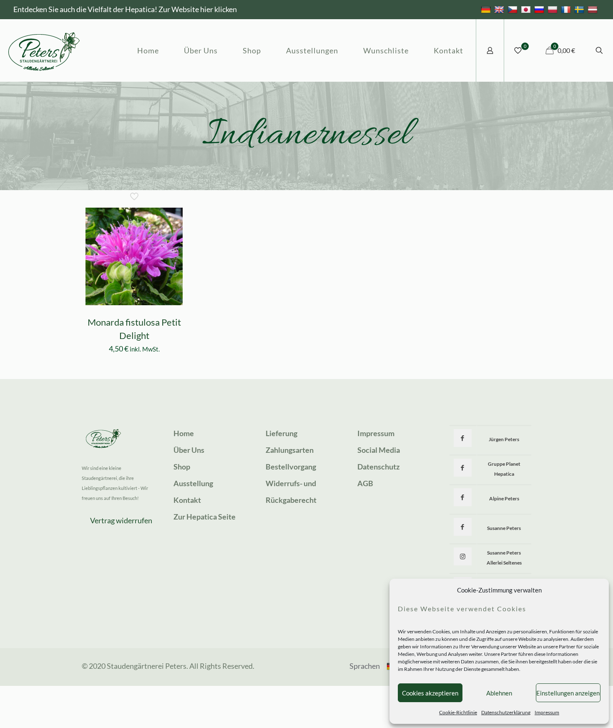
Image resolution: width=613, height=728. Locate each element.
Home (183, 433)
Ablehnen (499, 693)
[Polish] (554, 9)
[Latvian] (594, 9)
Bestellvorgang (291, 466)
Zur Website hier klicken (197, 9)
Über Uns (188, 449)
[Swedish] (580, 9)
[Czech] (513, 9)
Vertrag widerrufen (121, 520)
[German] (487, 9)
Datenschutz (378, 466)
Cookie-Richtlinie (458, 712)
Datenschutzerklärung (505, 712)
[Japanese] (527, 9)
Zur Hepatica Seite (204, 516)
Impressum (547, 712)
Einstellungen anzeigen (568, 693)
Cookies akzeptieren (430, 693)
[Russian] (540, 9)
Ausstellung (193, 483)
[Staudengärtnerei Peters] (44, 50)
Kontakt (187, 500)
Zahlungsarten (290, 449)
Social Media (378, 449)
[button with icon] (463, 438)
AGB (365, 483)
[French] (567, 9)
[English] (500, 9)
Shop (181, 466)
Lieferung (281, 433)
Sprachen (364, 665)
